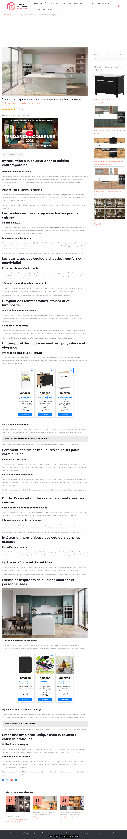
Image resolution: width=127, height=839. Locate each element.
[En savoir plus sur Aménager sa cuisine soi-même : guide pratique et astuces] (45, 803)
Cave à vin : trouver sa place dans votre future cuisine (17, 816)
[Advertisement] (63, 32)
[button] (119, 6)
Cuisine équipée (40, 3)
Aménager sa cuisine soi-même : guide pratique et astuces (44, 813)
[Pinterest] (12, 779)
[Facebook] (3, 779)
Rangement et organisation (97, 3)
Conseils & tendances (43, 9)
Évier (64, 3)
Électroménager (76, 3)
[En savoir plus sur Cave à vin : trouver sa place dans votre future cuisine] (18, 804)
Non (56, 836)
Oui (51, 836)
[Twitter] (7, 779)
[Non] (125, 835)
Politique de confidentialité (69, 836)
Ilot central (55, 3)
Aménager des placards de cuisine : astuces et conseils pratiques (71, 813)
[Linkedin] (16, 779)
